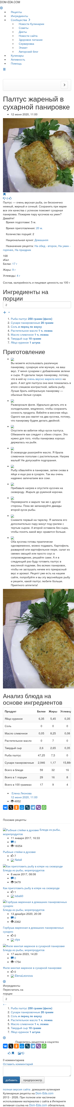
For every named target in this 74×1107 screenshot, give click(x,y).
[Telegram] (33, 807)
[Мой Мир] (22, 807)
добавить (11, 1080)
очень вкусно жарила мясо (44, 379)
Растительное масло (31, 330)
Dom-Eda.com (44, 1093)
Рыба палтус (31, 319)
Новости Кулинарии (31, 24)
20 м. (39, 228)
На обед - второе (46, 246)
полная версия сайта (16, 1089)
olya (17, 939)
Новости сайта (27, 36)
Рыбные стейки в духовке (19, 852)
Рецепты (16, 12)
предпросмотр (32, 1080)
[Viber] (38, 807)
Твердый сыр (26, 338)
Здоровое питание (30, 40)
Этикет (22, 47)
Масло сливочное (30, 334)
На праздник (23, 250)
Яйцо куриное (25, 342)
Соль (26, 326)
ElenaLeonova (23, 976)
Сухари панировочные (32, 323)
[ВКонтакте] (5, 807)
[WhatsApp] (44, 807)
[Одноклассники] (16, 807)
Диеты (22, 32)
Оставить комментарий (18, 1064)
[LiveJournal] (27, 807)
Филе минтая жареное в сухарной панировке (32, 968)
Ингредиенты (19, 16)
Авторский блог (28, 51)
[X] (10, 807)
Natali (18, 860)
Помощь (16, 63)
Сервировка (26, 44)
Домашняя (41, 240)
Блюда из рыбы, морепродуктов (23, 870)
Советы (23, 28)
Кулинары (17, 55)
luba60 (18, 896)
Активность (17, 59)
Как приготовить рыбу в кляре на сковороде (31, 888)
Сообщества (19, 20)
